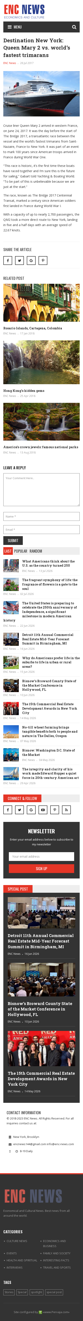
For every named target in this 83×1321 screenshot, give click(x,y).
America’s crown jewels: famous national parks (40, 447)
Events (12, 1253)
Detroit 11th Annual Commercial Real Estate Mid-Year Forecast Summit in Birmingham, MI (47, 639)
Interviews (15, 1267)
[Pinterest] (43, 260)
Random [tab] (36, 551)
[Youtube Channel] (43, 809)
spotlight (36, 1292)
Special (22, 1292)
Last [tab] (8, 551)
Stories (9, 1292)
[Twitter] (19, 809)
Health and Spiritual (22, 1260)
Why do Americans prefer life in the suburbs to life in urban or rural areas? (51, 662)
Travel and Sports (57, 1267)
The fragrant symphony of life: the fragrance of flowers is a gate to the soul (49, 584)
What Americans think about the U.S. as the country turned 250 (48, 563)
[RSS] (66, 809)
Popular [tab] (20, 551)
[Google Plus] (31, 809)
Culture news (17, 1241)
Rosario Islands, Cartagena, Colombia (32, 328)
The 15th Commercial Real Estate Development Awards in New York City (49, 708)
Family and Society (56, 1253)
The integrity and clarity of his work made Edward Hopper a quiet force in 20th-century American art (50, 773)
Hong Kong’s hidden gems (23, 391)
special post (54, 1292)
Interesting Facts (56, 1260)
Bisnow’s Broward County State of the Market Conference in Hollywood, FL (49, 685)
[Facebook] (7, 809)
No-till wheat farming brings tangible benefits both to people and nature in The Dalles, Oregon (49, 731)
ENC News (9, 63)
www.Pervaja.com (56, 1312)
